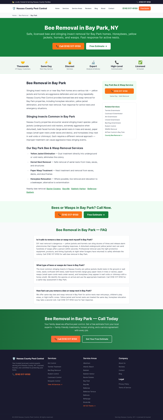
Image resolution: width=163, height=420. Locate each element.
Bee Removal (23, 15)
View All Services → (55, 384)
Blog (96, 8)
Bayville (66, 189)
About (103, 8)
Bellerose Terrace (89, 391)
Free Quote (145, 8)
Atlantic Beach (88, 367)
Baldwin (30, 192)
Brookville (86, 402)
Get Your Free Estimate (97, 339)
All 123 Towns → (89, 406)
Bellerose (91, 189)
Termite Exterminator (112, 110)
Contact (111, 8)
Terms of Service (125, 387)
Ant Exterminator (111, 117)
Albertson (86, 363)
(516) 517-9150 (129, 8)
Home (57, 8)
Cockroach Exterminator (114, 113)
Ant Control (52, 363)
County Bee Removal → (113, 135)
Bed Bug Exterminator (113, 123)
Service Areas (77, 8)
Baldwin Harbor (78, 189)
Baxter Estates (54, 189)
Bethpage (86, 399)
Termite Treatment (54, 367)
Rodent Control (110, 126)
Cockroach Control (54, 377)
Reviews (88, 8)
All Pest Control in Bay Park (115, 132)
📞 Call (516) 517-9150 (68, 46)
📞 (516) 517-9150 (119, 91)
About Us (122, 363)
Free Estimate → (98, 46)
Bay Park (86, 381)
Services (66, 8)
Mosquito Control (54, 381)
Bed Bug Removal (54, 370)
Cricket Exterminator (112, 120)
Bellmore (86, 395)
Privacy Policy (124, 384)
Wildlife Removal (111, 129)
